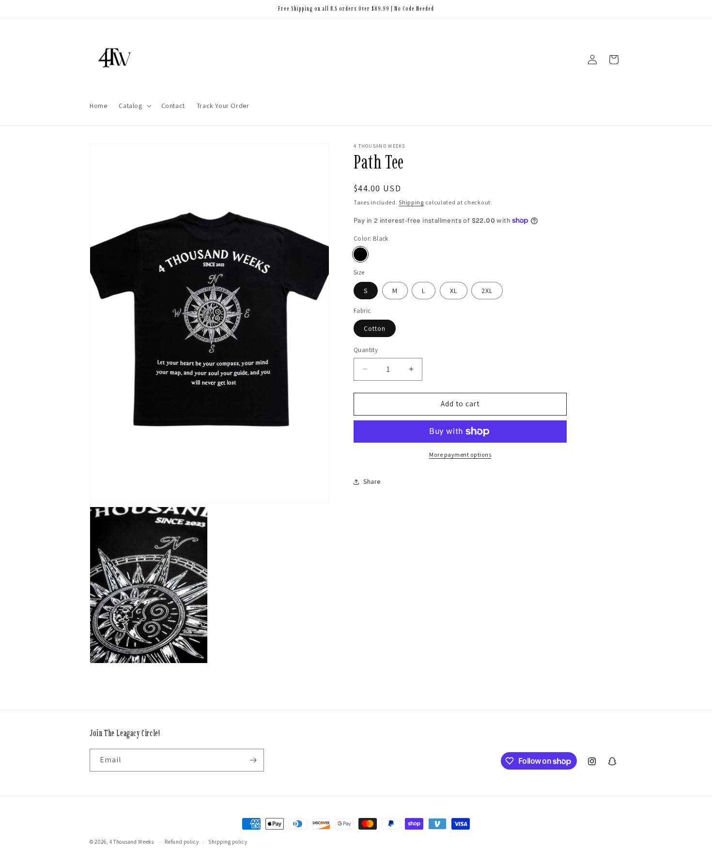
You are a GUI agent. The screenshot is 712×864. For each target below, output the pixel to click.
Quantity (366, 350)
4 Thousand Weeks (131, 841)
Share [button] (372, 481)
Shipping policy (228, 841)
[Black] (360, 254)
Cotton (375, 328)
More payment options (460, 454)
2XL (487, 290)
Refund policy (182, 841)
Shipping (411, 202)
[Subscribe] (252, 760)
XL (453, 290)
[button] (134, 105)
